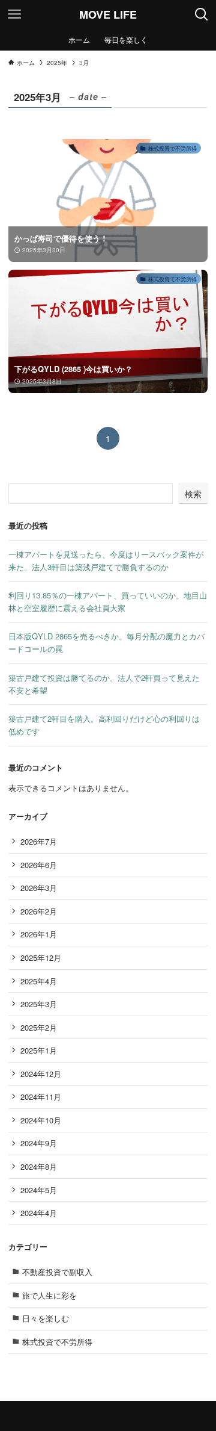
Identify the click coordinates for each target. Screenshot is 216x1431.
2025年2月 (38, 1027)
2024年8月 (38, 1166)
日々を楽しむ (45, 1318)
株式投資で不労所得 (57, 1341)
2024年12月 (40, 1073)
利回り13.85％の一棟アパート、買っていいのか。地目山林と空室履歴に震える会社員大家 (107, 601)
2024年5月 (38, 1190)
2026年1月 (38, 934)
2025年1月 (38, 1050)
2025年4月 (38, 981)
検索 (193, 494)
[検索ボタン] (201, 14)
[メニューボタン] (14, 14)
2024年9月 (38, 1143)
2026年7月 (38, 841)
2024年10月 (40, 1120)
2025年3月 (38, 1004)
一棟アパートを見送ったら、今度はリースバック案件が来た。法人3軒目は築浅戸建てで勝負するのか (105, 560)
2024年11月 (40, 1096)
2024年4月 (38, 1212)
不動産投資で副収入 (57, 1271)
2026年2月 (38, 911)
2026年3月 (38, 887)
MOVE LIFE (108, 14)
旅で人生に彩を (49, 1295)
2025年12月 (40, 957)
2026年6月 (38, 865)
